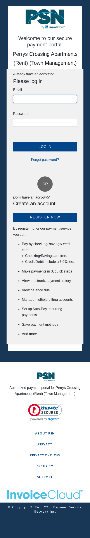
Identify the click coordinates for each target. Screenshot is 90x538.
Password (21, 114)
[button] (45, 412)
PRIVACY (45, 444)
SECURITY (45, 466)
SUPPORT (45, 477)
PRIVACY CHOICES (45, 455)
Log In (45, 147)
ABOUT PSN (45, 433)
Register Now (45, 217)
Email (17, 90)
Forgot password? (45, 160)
